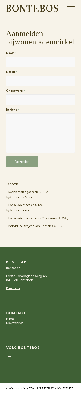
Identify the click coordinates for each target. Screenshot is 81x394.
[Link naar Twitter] (9, 361)
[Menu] (69, 9)
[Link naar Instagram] (9, 355)
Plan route (13, 288)
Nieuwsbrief (14, 323)
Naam (11, 53)
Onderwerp (15, 90)
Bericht (12, 109)
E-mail (11, 71)
